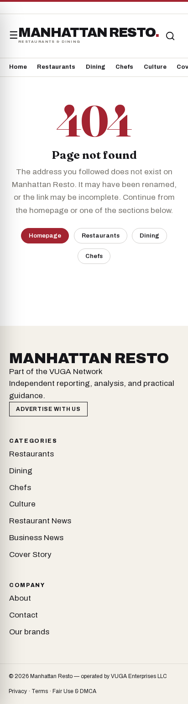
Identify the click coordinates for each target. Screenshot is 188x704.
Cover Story (30, 554)
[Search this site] (170, 36)
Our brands (29, 632)
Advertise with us (48, 409)
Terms (39, 691)
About (20, 598)
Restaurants (56, 67)
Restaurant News (40, 521)
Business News (36, 537)
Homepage (45, 235)
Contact (23, 615)
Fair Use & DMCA (74, 691)
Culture (155, 67)
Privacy (18, 691)
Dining (95, 67)
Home (18, 67)
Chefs (124, 67)
